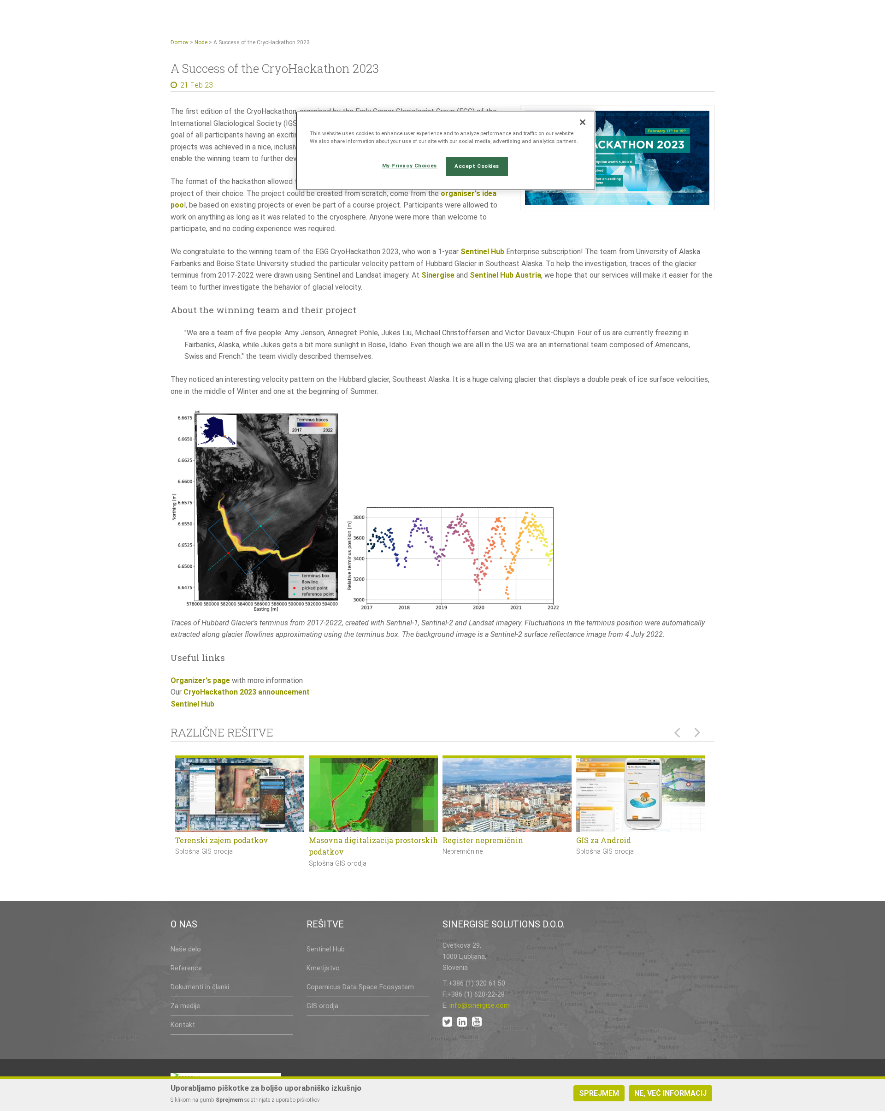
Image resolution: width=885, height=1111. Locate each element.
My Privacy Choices (409, 165)
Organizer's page (200, 680)
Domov (180, 42)
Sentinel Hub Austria (505, 275)
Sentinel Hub (482, 251)
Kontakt (183, 1025)
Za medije (185, 1006)
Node (201, 42)
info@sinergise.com (479, 1006)
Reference (186, 968)
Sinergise (437, 275)
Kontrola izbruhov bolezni (223, 840)
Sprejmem (599, 1093)
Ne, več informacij (670, 1093)
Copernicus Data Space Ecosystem (360, 987)
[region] (446, 150)
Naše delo (186, 949)
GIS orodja (322, 1006)
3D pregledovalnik (343, 840)
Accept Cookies (476, 166)
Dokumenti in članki (200, 987)
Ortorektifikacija (606, 840)
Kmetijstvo (323, 968)
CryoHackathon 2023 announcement (246, 692)
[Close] (582, 122)
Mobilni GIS (464, 840)
